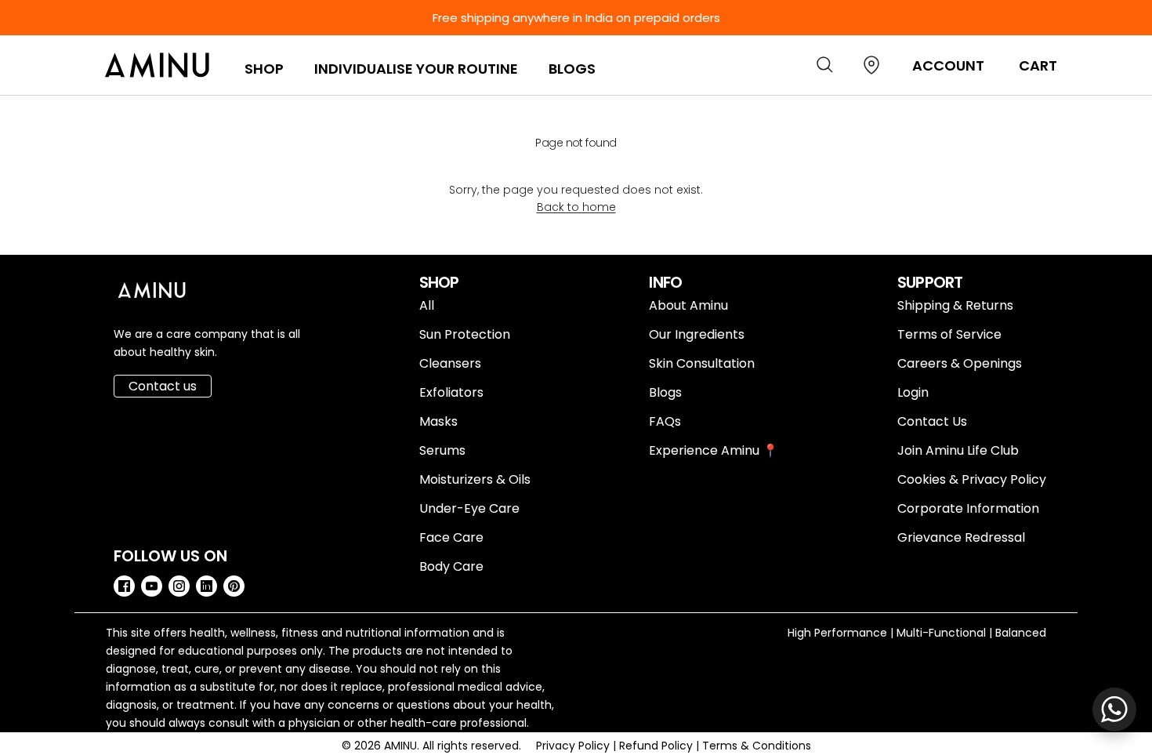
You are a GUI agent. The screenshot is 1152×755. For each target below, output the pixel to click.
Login (913, 392)
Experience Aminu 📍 (713, 450)
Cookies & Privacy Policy (971, 479)
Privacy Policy (574, 745)
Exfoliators (451, 392)
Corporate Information (968, 508)
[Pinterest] (234, 586)
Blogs (572, 68)
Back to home (576, 207)
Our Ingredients (696, 334)
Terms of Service (949, 334)
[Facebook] (124, 586)
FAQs (665, 421)
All (426, 305)
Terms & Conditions (756, 745)
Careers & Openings (959, 363)
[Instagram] (179, 586)
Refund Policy (657, 745)
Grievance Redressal (961, 537)
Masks (438, 421)
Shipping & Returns (955, 305)
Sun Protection (464, 334)
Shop (264, 68)
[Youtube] (151, 586)
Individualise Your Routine (416, 68)
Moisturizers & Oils (475, 479)
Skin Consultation (702, 363)
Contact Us (932, 421)
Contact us (163, 386)
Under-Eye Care (469, 508)
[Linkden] (206, 586)
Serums (442, 450)
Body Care (451, 566)
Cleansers (450, 363)
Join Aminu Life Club (958, 450)
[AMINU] (158, 65)
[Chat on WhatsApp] (1114, 709)
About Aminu (688, 305)
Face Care (451, 537)
